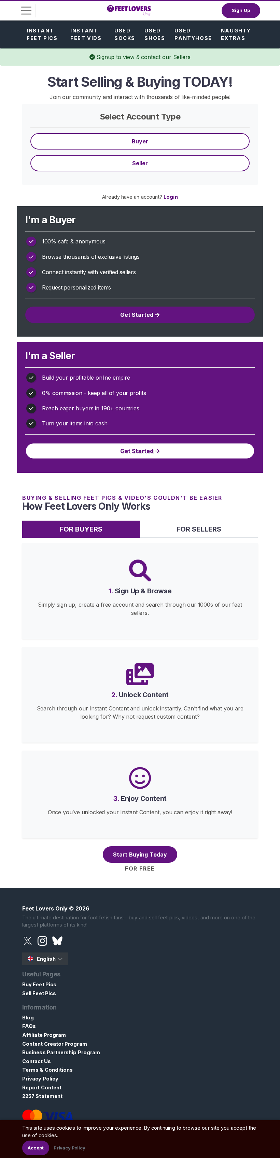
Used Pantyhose (193, 34)
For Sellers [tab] (199, 529)
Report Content (41, 1087)
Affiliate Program (44, 1035)
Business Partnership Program (61, 1052)
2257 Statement (42, 1096)
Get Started (137, 314)
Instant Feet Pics (42, 34)
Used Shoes (154, 34)
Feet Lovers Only (45, 908)
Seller (140, 163)
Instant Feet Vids (85, 34)
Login (171, 197)
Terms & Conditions (47, 1070)
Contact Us (36, 1061)
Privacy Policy (40, 1079)
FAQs (29, 1026)
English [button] (46, 959)
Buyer (140, 141)
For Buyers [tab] (81, 529)
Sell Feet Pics (39, 993)
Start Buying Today (140, 854)
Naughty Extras (236, 34)
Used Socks (124, 34)
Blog (28, 1017)
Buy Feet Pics (39, 984)
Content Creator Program (54, 1044)
